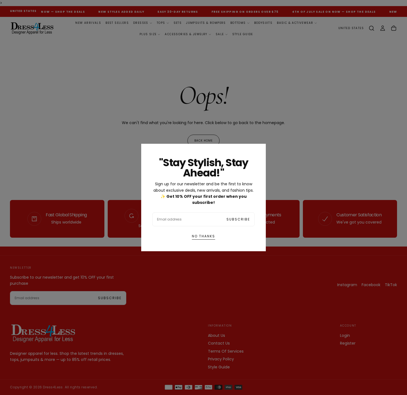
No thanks (203, 236)
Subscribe (238, 219)
